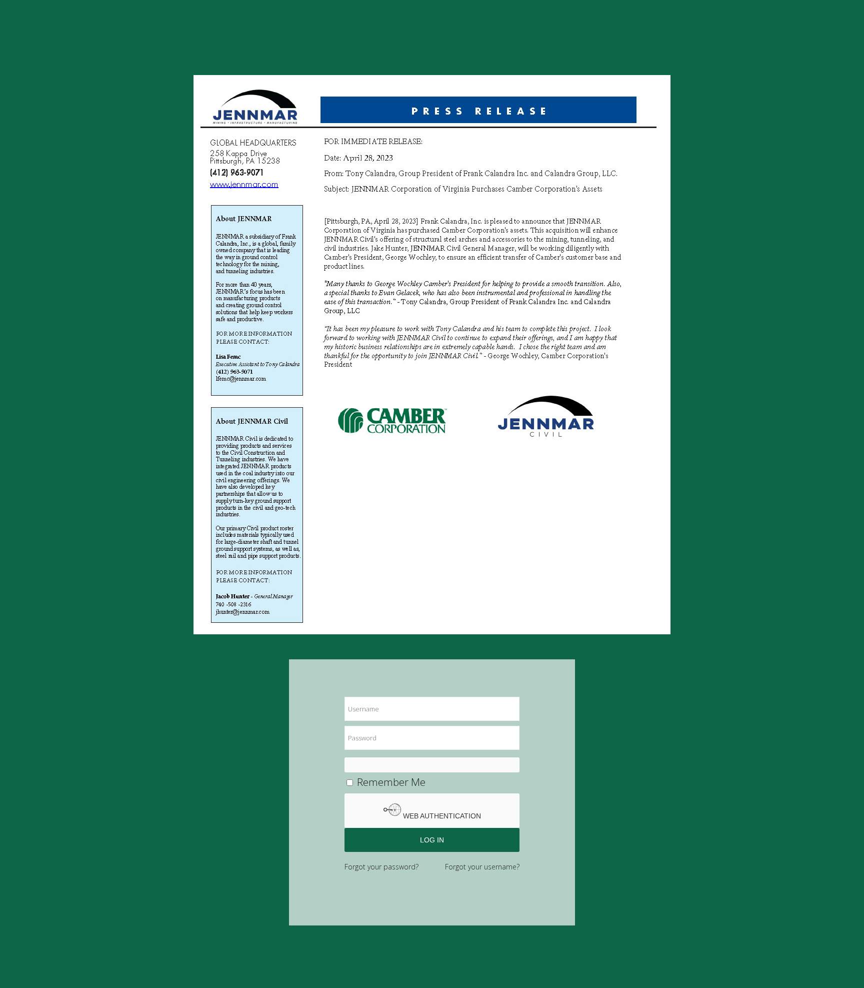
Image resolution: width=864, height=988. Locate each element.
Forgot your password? (381, 866)
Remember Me (390, 782)
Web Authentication (441, 816)
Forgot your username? (482, 866)
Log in (432, 840)
